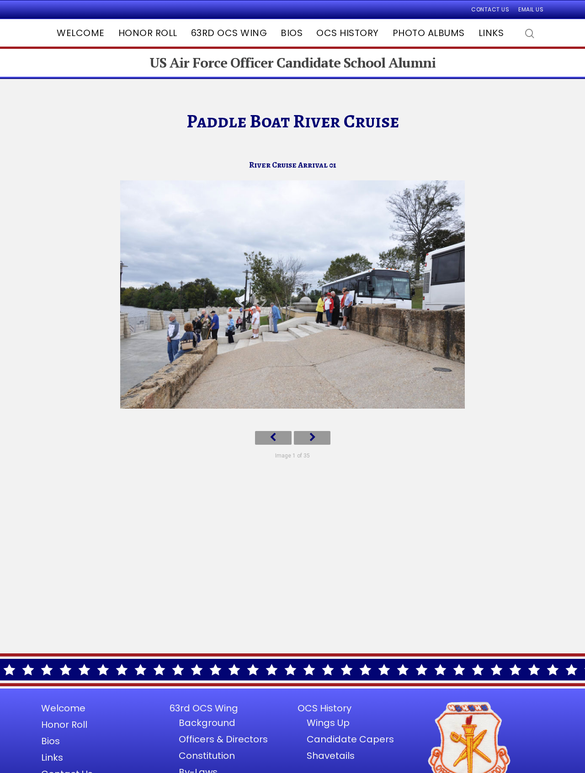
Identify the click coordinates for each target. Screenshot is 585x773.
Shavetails (331, 755)
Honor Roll (147, 32)
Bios (292, 32)
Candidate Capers (350, 739)
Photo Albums (429, 32)
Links (491, 32)
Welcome (81, 32)
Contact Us (490, 9)
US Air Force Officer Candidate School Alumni (292, 63)
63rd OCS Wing (229, 32)
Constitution (207, 755)
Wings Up (328, 722)
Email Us (530, 9)
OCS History (347, 32)
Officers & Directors (223, 739)
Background (207, 722)
